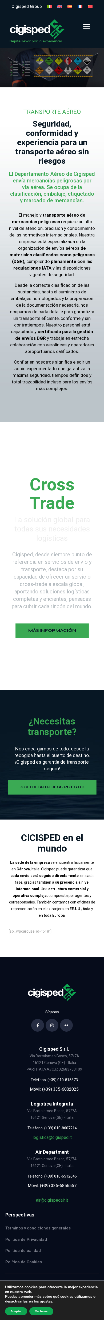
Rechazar (41, 1311)
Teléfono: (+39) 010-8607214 (52, 1128)
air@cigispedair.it (52, 1200)
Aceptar (16, 1311)
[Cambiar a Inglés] (60, 6)
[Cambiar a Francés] (80, 6)
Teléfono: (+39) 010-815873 (54, 1080)
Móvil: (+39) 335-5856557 (52, 1185)
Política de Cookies (23, 1262)
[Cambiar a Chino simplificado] (90, 6)
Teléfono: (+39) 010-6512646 (52, 1176)
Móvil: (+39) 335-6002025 (54, 1089)
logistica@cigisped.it (52, 1137)
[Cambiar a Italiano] (50, 6)
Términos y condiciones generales (38, 1228)
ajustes (46, 1301)
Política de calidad (23, 1250)
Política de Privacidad (26, 1239)
